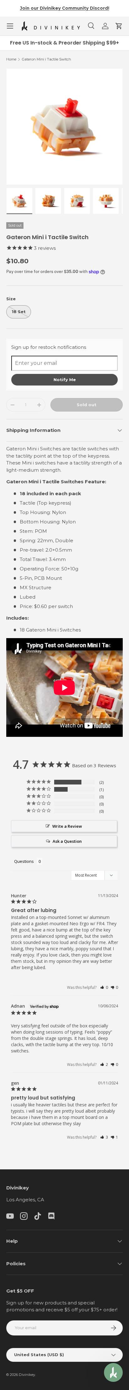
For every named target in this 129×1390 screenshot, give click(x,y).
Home (11, 59)
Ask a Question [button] (67, 841)
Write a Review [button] (67, 826)
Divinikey (27, 1374)
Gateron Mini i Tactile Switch (46, 59)
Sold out (86, 404)
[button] (119, 26)
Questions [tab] (24, 861)
